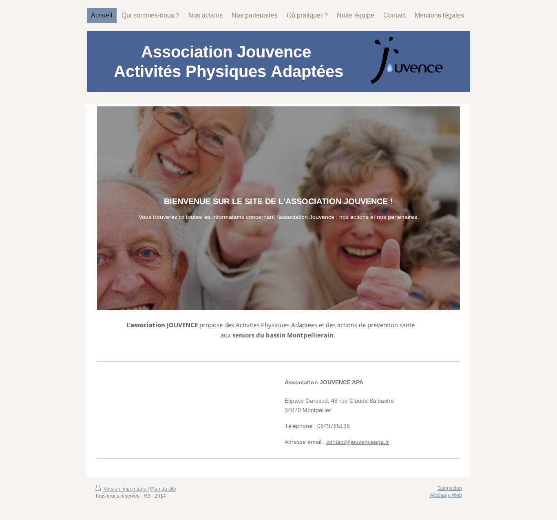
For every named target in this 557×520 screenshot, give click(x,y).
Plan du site (163, 489)
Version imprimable (125, 489)
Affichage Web (446, 495)
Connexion (450, 488)
